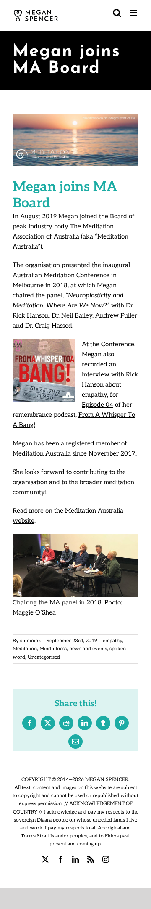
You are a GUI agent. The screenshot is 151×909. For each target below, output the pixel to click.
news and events (88, 649)
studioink (30, 641)
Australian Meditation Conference (61, 275)
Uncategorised (44, 657)
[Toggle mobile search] (117, 12)
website (23, 521)
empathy (112, 641)
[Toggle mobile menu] (134, 12)
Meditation (25, 649)
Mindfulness (53, 649)
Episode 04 (97, 404)
